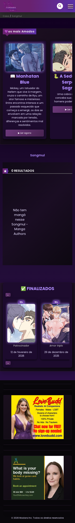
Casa (6, 16)
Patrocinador (21, 345)
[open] (70, 6)
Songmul (17, 16)
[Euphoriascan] (10, 6)
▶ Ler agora (24, 133)
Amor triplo (56, 345)
